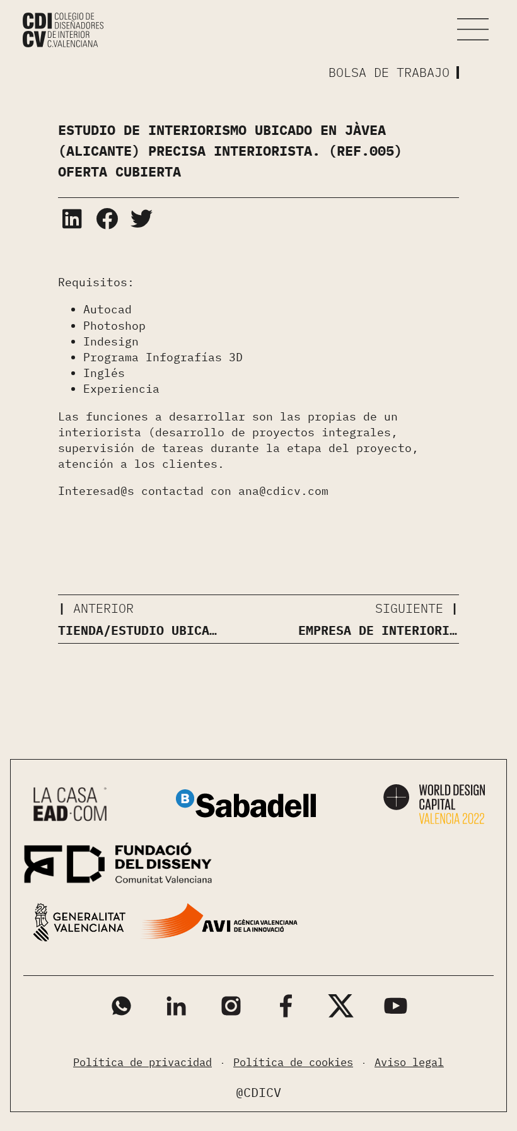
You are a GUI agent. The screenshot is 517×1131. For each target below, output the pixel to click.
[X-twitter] (341, 1006)
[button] (472, 29)
